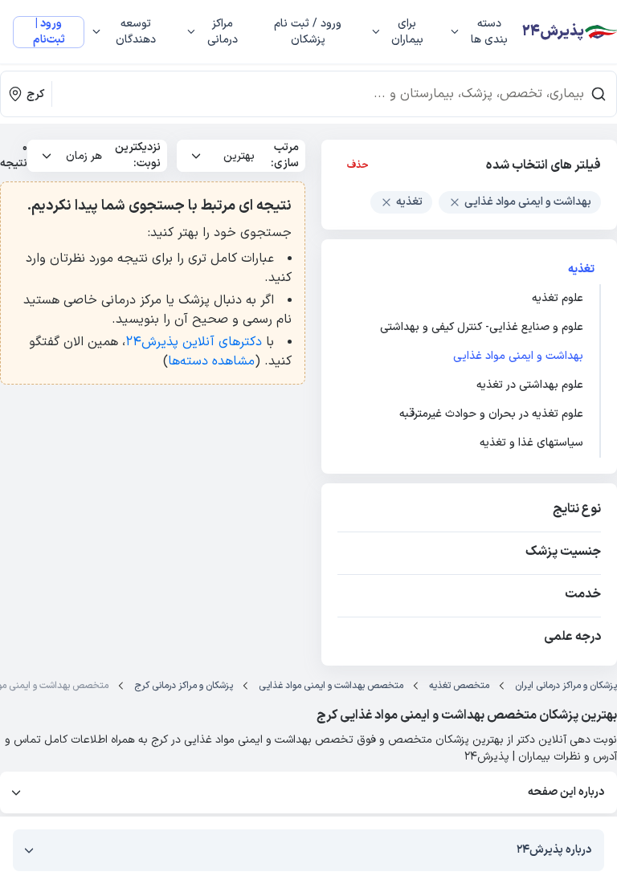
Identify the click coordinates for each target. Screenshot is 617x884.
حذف (358, 165)
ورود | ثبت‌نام (49, 32)
